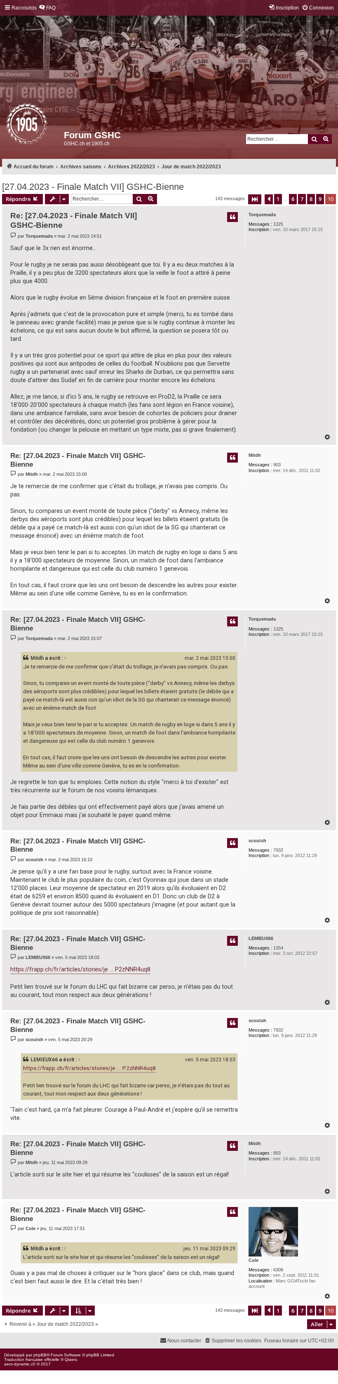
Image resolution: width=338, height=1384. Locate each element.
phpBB (40, 1355)
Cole (253, 1260)
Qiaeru (71, 1359)
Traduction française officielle (31, 1359)
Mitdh (255, 455)
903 (277, 464)
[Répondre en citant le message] (232, 217)
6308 (278, 1269)
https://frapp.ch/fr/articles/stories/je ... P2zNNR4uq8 (80, 969)
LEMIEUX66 (261, 938)
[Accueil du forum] (7, 126)
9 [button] (320, 199)
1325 (278, 224)
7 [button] (301, 199)
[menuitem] (47, 8)
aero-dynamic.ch (19, 1364)
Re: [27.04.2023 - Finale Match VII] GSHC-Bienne (73, 220)
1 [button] (278, 199)
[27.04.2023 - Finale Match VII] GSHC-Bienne (93, 187)
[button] (254, 199)
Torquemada (262, 214)
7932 (278, 850)
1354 (278, 947)
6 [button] (292, 199)
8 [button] (311, 199)
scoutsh (257, 840)
